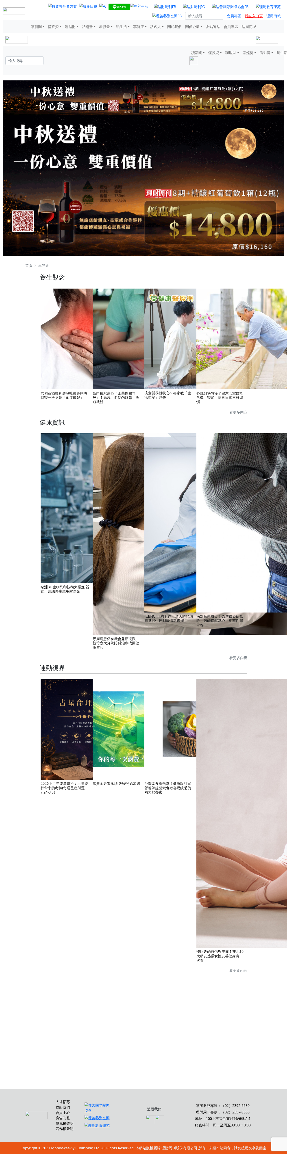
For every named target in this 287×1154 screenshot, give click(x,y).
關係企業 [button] (192, 26)
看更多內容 (238, 412)
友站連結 (213, 26)
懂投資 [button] (53, 26)
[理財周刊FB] (165, 6)
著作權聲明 (65, 1128)
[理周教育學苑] (268, 6)
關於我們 (174, 26)
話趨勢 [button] (87, 26)
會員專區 (234, 15)
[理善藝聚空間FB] (167, 16)
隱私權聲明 (65, 1123)
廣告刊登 (63, 1117)
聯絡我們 (63, 1107)
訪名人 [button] (155, 26)
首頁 (29, 265)
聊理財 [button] (70, 26)
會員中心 (63, 1112)
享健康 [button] (138, 26)
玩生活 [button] (121, 26)
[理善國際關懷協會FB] (230, 6)
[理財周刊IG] (194, 6)
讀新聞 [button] (36, 26)
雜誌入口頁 (254, 15)
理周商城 (273, 15)
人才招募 (63, 1101)
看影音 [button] (104, 26)
